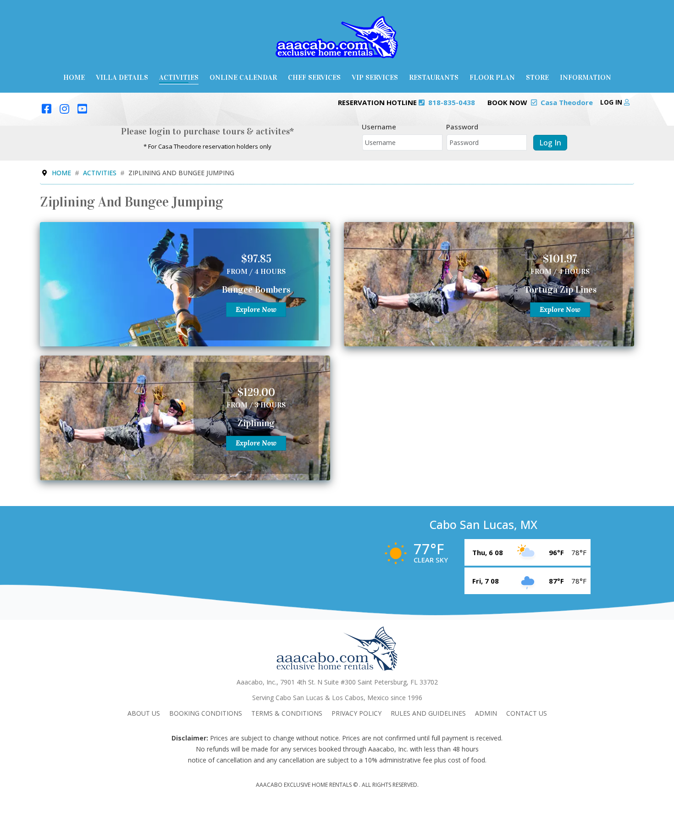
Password (462, 126)
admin (486, 713)
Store (537, 77)
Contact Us (526, 713)
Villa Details (122, 77)
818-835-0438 (451, 102)
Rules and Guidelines (428, 713)
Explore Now (256, 309)
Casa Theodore (567, 102)
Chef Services (314, 77)
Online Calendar (243, 77)
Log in (612, 102)
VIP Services (375, 77)
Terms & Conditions (286, 713)
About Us (143, 713)
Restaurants (434, 77)
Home (74, 77)
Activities (179, 77)
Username (379, 126)
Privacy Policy (356, 713)
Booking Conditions (205, 713)
